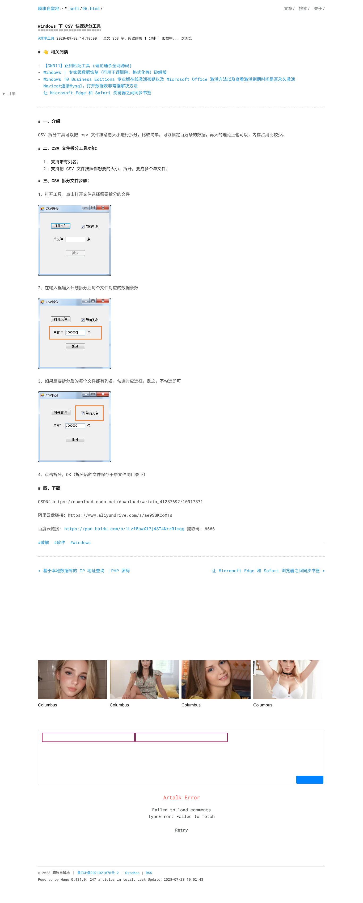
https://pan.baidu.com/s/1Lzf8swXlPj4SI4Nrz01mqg (124, 529)
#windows (80, 542)
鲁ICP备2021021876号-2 (98, 872)
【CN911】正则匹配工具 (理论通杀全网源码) (87, 66)
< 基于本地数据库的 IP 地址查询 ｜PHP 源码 (84, 571)
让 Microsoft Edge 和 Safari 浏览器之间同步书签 (97, 93)
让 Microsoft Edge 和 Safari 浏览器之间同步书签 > (268, 571)
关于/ (319, 8)
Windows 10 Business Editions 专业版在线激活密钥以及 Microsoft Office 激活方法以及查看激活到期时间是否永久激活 (169, 79)
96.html (91, 8)
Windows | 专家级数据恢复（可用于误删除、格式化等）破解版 (105, 72)
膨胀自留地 (48, 8)
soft (74, 8)
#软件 (59, 542)
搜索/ (304, 8)
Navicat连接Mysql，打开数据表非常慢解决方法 (90, 86)
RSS (149, 872)
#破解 (43, 542)
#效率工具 (46, 38)
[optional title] (74, 240)
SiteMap (132, 872)
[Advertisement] (181, 618)
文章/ (289, 8)
